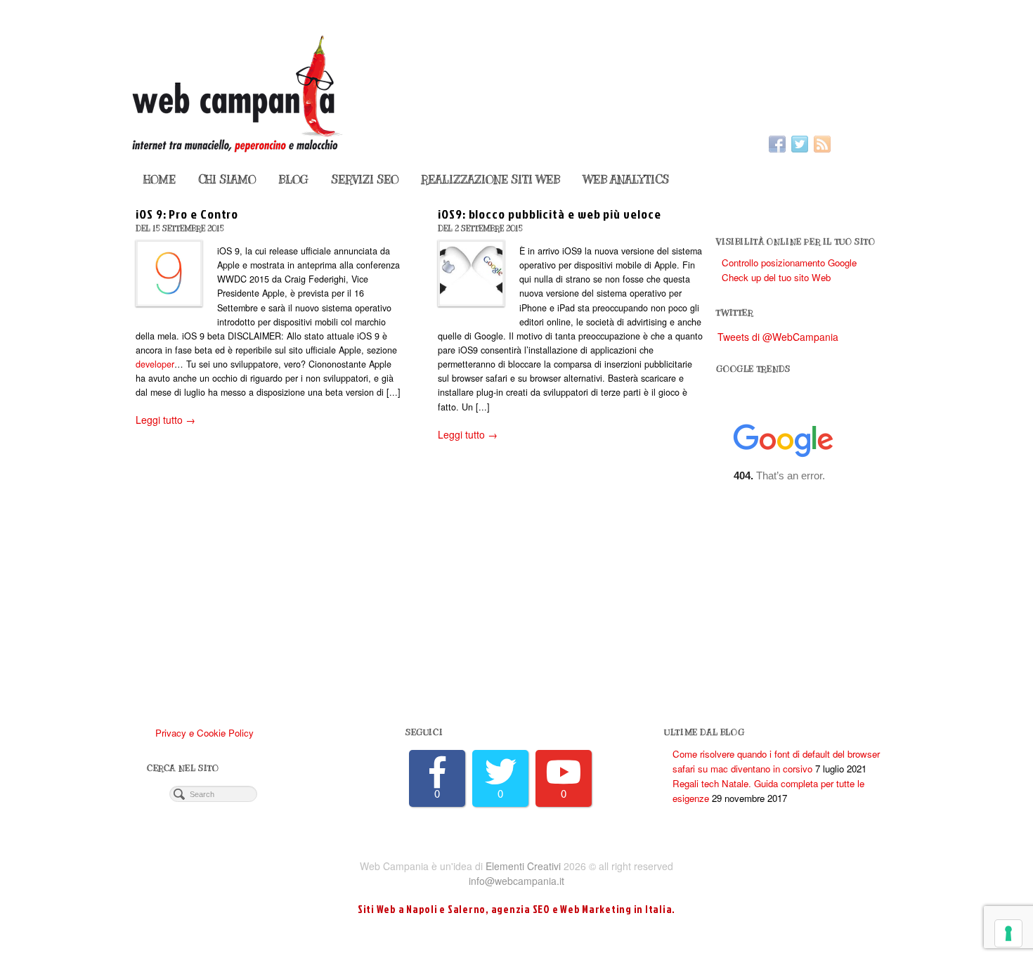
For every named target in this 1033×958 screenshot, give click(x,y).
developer (155, 364)
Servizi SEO (364, 180)
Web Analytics (626, 180)
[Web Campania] (516, 92)
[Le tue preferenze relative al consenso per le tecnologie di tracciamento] (1008, 933)
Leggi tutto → (165, 420)
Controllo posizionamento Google (789, 262)
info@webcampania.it (516, 881)
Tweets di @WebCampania (777, 337)
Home (159, 180)
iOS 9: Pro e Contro (187, 214)
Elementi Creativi (523, 866)
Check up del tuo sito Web (776, 277)
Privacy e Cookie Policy (204, 732)
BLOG (293, 180)
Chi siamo (227, 180)
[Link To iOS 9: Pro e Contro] (169, 273)
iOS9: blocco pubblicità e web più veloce (549, 214)
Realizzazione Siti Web (490, 180)
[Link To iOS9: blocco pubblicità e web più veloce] (471, 273)
